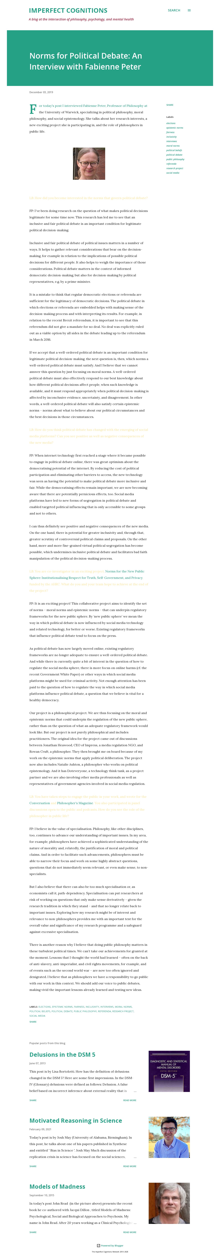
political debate (174, 154)
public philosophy (175, 159)
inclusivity (171, 136)
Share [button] (169, 104)
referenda (171, 163)
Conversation (39, 803)
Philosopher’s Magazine (75, 803)
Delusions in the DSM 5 (62, 1054)
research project (174, 168)
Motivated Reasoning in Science (75, 1120)
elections (170, 123)
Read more (129, 1100)
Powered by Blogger (111, 1245)
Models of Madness (57, 1186)
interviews (171, 141)
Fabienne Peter (94, 106)
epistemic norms (174, 127)
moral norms (173, 145)
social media (172, 172)
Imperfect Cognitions (68, 10)
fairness (170, 132)
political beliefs (174, 150)
